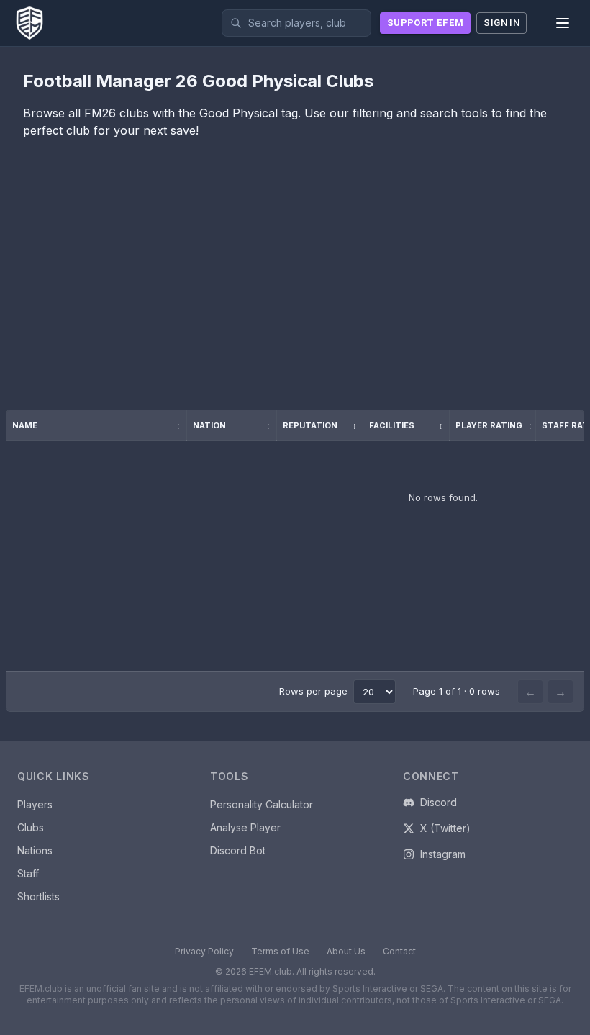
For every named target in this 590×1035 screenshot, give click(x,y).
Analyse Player (245, 827)
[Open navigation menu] (562, 23)
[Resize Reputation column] (362, 425)
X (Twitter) (445, 828)
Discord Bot (238, 850)
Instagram (443, 854)
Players (35, 804)
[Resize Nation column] (276, 425)
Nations (35, 850)
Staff (28, 873)
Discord (438, 802)
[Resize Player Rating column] (535, 425)
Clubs (30, 827)
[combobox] (296, 23)
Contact (399, 951)
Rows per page (313, 691)
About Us (346, 951)
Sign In (501, 22)
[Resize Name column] (186, 425)
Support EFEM (425, 22)
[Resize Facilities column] (448, 425)
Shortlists (38, 896)
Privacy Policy (204, 951)
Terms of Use (280, 951)
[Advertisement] (295, 286)
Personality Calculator (261, 804)
